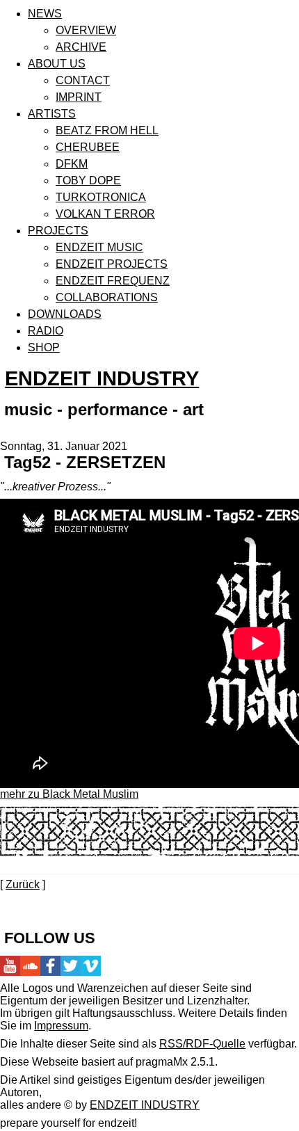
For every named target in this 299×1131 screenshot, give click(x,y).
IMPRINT (79, 97)
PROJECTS (58, 230)
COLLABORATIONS (107, 297)
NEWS (45, 13)
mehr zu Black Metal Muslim (69, 794)
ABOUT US (57, 64)
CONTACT (83, 80)
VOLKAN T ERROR (105, 214)
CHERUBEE (88, 147)
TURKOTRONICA (101, 197)
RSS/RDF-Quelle (202, 1044)
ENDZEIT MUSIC (99, 247)
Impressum (61, 1026)
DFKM (72, 164)
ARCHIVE (81, 47)
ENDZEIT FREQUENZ (113, 281)
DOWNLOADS (65, 314)
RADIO (45, 331)
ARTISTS (52, 114)
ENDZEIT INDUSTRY (102, 378)
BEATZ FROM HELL (107, 130)
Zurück (23, 884)
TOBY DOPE (88, 180)
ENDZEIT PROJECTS (112, 264)
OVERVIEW (86, 30)
